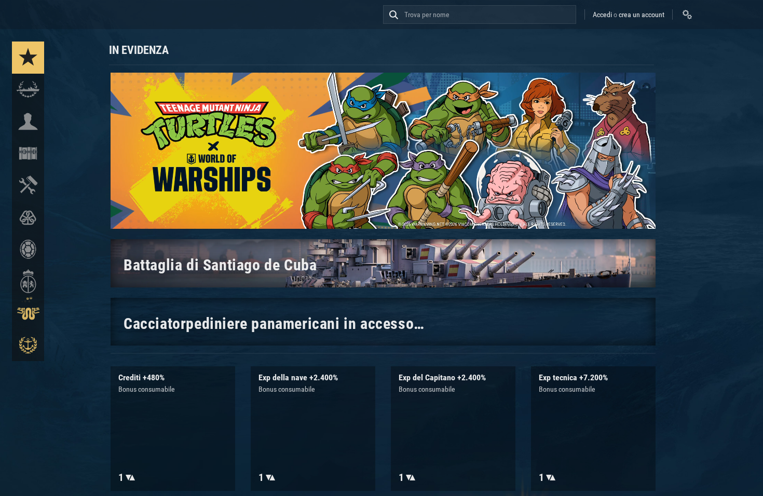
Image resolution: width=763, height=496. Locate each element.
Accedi (602, 14)
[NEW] (28, 58)
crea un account (641, 14)
